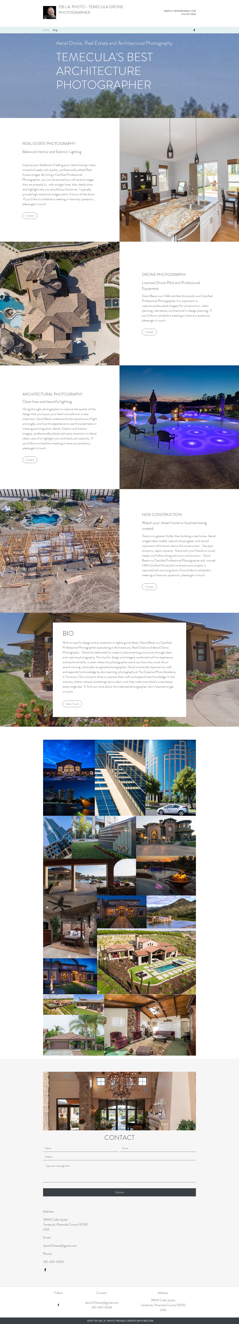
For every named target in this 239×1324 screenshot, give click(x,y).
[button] (29, 215)
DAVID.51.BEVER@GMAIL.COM (180, 10)
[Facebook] (194, 30)
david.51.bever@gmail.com (60, 1245)
